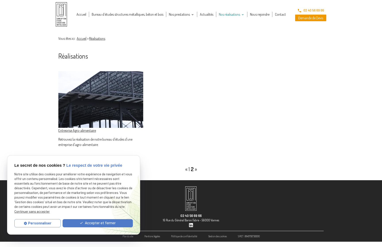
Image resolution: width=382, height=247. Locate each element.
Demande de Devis (310, 18)
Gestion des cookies (217, 236)
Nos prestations (179, 14)
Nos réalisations (229, 14)
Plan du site (127, 236)
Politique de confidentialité (184, 236)
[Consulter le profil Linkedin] (191, 224)
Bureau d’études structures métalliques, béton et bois (127, 14)
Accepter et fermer (100, 223)
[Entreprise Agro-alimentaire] (100, 99)
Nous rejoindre (259, 14)
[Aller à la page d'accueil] (61, 14)
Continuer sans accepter (32, 211)
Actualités (206, 14)
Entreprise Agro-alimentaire (77, 130)
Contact (280, 14)
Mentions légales (152, 236)
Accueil (81, 14)
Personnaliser (40, 223)
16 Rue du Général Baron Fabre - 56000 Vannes (191, 220)
